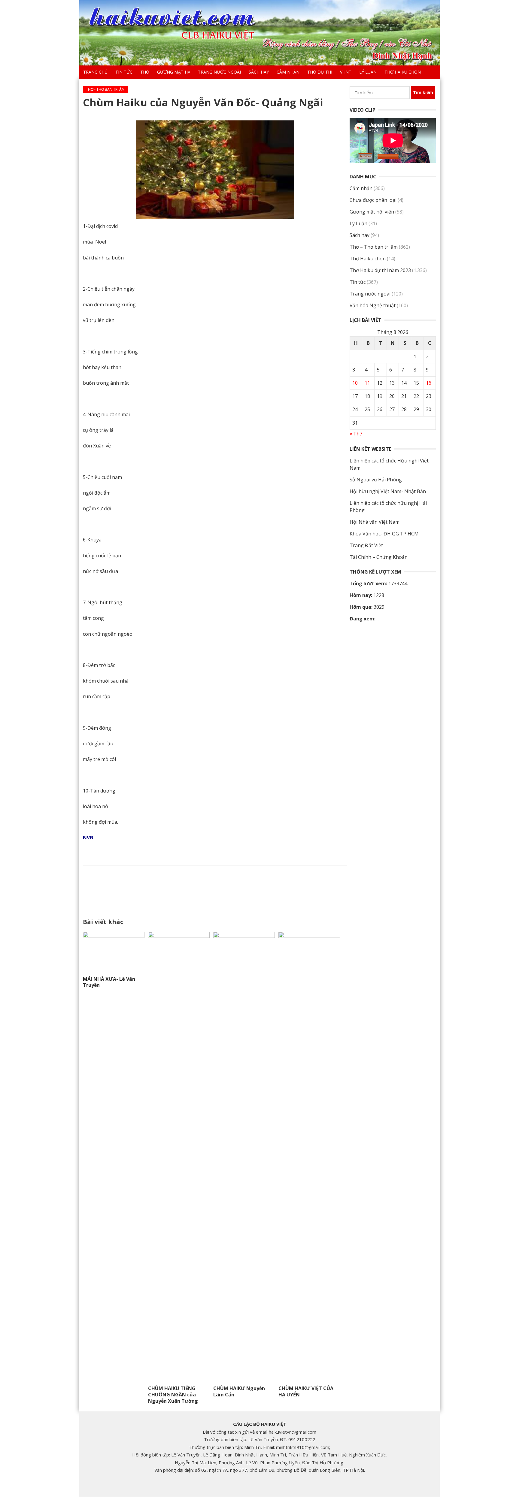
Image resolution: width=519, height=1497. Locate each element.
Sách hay (259, 72)
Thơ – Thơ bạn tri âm (374, 247)
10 (355, 383)
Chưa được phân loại (373, 200)
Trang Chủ (95, 72)
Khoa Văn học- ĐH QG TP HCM (384, 533)
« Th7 (356, 433)
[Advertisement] (215, 886)
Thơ (144, 72)
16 (428, 383)
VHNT (345, 72)
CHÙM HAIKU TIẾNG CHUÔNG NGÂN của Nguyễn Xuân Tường (173, 1394)
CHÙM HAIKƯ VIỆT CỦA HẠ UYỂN (305, 1391)
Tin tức (123, 72)
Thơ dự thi (319, 72)
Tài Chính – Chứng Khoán (379, 557)
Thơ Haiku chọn (402, 72)
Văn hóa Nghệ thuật (373, 305)
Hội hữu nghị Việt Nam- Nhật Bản (388, 491)
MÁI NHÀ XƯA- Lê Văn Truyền (109, 982)
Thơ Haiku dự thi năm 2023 (380, 270)
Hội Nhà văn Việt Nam (374, 522)
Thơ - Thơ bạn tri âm (105, 89)
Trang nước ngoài (219, 72)
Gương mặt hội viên (372, 211)
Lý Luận (368, 72)
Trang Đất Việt (366, 545)
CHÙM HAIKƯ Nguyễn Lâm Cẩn (239, 1391)
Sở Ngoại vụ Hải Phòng (376, 479)
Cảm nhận (288, 72)
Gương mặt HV (173, 72)
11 (367, 383)
